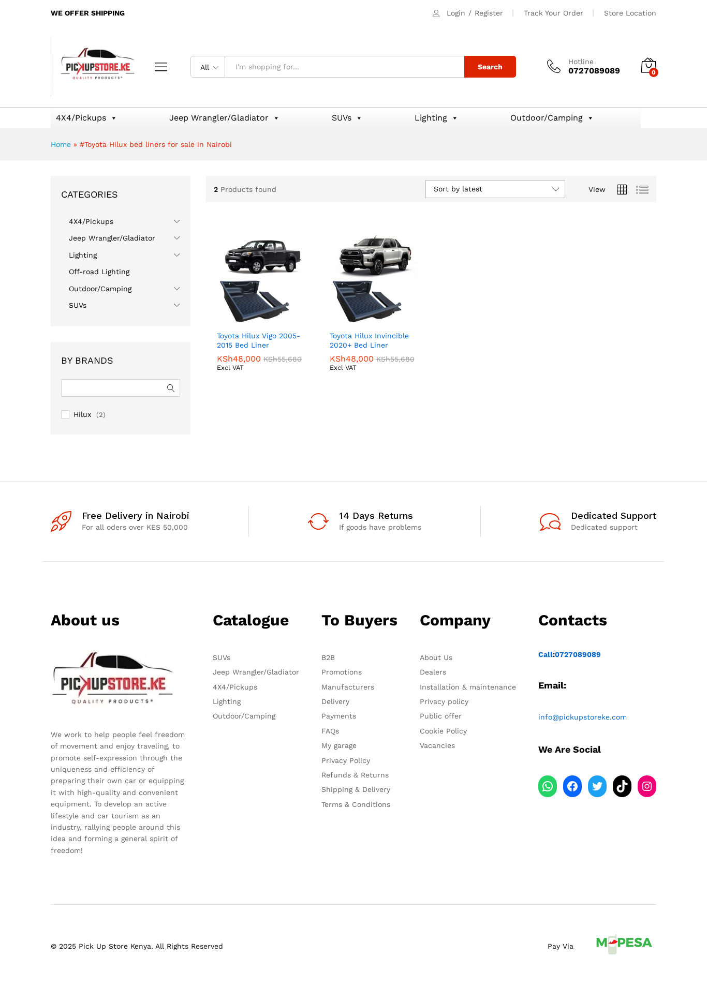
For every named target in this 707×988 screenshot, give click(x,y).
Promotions (341, 672)
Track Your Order (553, 13)
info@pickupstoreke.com (582, 717)
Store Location (630, 13)
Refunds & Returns (355, 775)
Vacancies (437, 745)
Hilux (82, 414)
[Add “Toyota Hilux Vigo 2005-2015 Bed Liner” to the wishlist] (270, 313)
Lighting (431, 118)
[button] (225, 313)
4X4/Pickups (81, 118)
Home (61, 144)
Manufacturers (347, 687)
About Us (436, 657)
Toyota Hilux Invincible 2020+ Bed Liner (369, 340)
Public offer (441, 716)
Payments (338, 716)
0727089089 (578, 654)
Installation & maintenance (468, 687)
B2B (328, 657)
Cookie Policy (443, 731)
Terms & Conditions (355, 804)
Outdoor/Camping (546, 118)
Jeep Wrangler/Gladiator (219, 118)
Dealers (433, 672)
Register (489, 13)
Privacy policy (444, 701)
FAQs (330, 731)
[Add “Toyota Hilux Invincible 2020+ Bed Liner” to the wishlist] (383, 313)
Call (545, 654)
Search (490, 67)
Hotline (581, 61)
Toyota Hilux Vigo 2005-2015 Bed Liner (258, 340)
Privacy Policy (345, 760)
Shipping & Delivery (355, 789)
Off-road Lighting (99, 271)
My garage (339, 745)
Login (456, 13)
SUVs (341, 118)
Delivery (335, 701)
